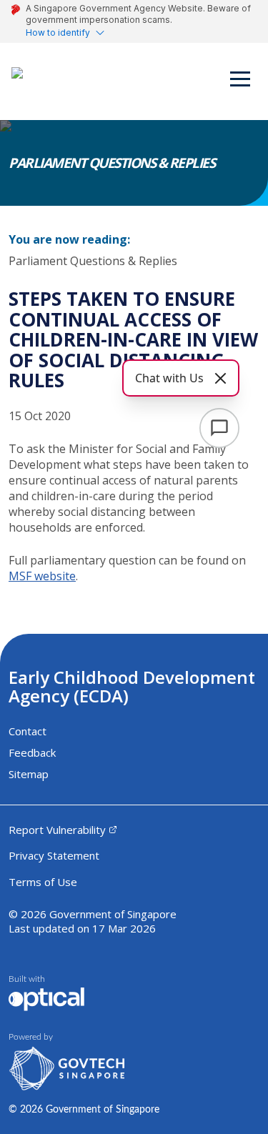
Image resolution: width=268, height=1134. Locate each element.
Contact (27, 731)
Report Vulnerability (57, 829)
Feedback (32, 752)
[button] (241, 81)
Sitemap (29, 774)
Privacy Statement (54, 855)
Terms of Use (43, 882)
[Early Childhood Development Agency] (29, 81)
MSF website (42, 576)
